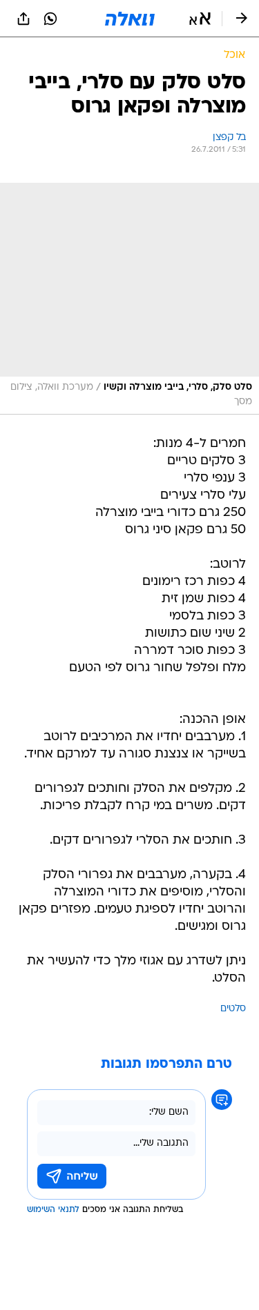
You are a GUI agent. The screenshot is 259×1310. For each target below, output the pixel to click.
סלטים (233, 1008)
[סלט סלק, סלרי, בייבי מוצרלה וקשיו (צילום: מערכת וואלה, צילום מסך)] (129, 299)
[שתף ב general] (23, 18)
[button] (200, 18)
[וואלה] (130, 19)
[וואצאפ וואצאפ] (50, 19)
